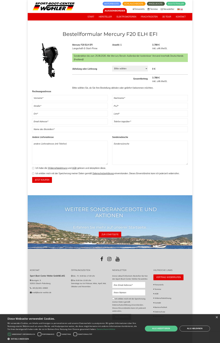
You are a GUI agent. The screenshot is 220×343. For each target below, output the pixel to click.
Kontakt (157, 303)
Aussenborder (115, 10)
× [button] (217, 317)
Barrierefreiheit (160, 307)
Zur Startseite (110, 234)
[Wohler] (53, 6)
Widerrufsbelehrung (57, 168)
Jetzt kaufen (42, 180)
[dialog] (110, 328)
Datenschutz (159, 312)
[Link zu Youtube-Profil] (118, 259)
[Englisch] (181, 9)
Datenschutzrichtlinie (106, 329)
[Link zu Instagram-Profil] (109, 259)
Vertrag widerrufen (168, 277)
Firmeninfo (159, 285)
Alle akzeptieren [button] (161, 328)
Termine (157, 289)
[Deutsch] (178, 9)
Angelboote (156, 3)
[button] (73, 339)
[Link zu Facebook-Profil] (101, 259)
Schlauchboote (134, 3)
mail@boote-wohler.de (41, 292)
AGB (74, 168)
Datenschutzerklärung (103, 173)
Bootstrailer (176, 3)
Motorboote (112, 3)
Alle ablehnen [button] (194, 328)
